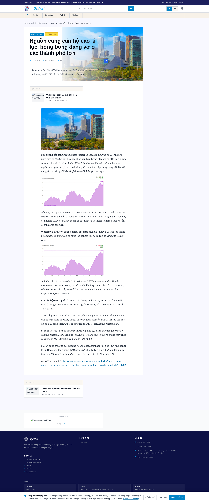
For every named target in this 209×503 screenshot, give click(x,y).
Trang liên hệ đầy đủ (145, 457)
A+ (175, 9)
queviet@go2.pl (144, 442)
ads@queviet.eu (66, 424)
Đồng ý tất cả (177, 497)
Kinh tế (63, 15)
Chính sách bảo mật (33, 459)
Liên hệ (28, 466)
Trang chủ (29, 23)
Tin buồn (84, 443)
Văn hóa (75, 15)
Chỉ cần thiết (150, 497)
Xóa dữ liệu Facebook (33, 463)
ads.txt (28, 469)
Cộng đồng (49, 15)
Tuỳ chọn (163, 497)
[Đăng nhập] (182, 8)
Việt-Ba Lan (42, 23)
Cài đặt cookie (31, 472)
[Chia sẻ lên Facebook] (106, 61)
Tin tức (36, 15)
